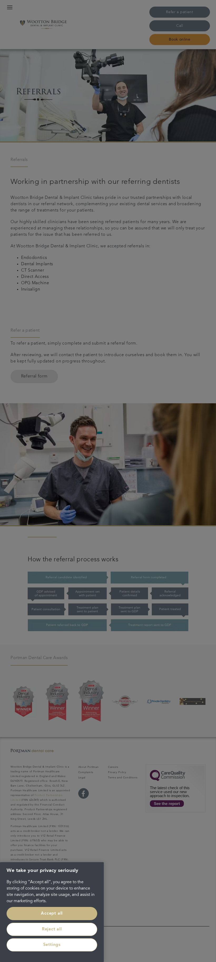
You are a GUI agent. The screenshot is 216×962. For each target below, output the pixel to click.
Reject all (52, 929)
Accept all (52, 913)
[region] (52, 912)
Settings (52, 945)
